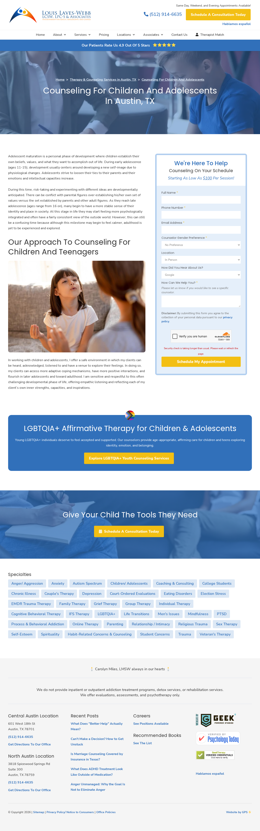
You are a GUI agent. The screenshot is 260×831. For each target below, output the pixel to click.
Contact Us (179, 35)
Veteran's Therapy (215, 634)
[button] (59, 35)
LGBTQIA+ (106, 614)
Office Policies (106, 812)
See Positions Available (151, 723)
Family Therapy (72, 603)
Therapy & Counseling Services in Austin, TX (103, 79)
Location (167, 253)
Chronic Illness (23, 593)
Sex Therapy (226, 624)
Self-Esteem (21, 634)
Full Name (169, 193)
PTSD (222, 614)
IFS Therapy (79, 614)
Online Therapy (85, 624)
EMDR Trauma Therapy (31, 603)
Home (40, 35)
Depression (91, 593)
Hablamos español (236, 24)
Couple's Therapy (59, 593)
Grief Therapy (105, 603)
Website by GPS (237, 812)
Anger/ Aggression (27, 583)
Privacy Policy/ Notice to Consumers (70, 812)
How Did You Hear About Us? (182, 268)
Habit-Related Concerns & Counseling (100, 634)
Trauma (184, 634)
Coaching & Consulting (175, 583)
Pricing (104, 35)
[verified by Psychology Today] (218, 738)
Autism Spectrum (87, 583)
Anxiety (57, 583)
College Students (217, 583)
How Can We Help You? (179, 283)
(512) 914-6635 (163, 14)
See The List (142, 743)
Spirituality (50, 634)
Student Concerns (155, 634)
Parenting (115, 624)
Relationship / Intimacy (151, 624)
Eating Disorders (178, 593)
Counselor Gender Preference (184, 238)
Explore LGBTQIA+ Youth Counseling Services (129, 458)
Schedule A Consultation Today (218, 14)
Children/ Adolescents (129, 583)
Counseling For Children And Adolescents (173, 79)
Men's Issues (168, 614)
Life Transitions (136, 614)
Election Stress (213, 593)
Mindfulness (198, 614)
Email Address (172, 223)
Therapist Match (210, 35)
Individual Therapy (174, 603)
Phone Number (173, 208)
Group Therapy (138, 603)
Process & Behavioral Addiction (37, 624)
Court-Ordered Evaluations (132, 593)
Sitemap (38, 812)
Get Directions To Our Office (29, 744)
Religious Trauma (193, 624)
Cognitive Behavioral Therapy (36, 614)
